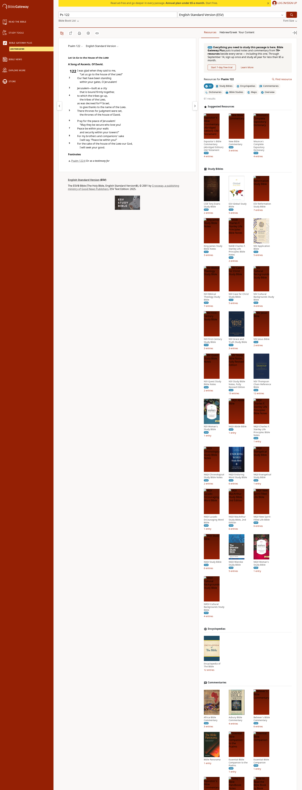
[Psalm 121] (59, 105)
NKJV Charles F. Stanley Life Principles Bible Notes (262, 431)
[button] (284, 3)
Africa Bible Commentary (210, 719)
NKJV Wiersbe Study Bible (236, 563)
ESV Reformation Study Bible (262, 205)
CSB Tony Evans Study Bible (212, 205)
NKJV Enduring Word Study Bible (238, 476)
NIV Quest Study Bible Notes (212, 383)
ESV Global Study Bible (237, 205)
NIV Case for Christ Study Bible (239, 295)
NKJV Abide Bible (237, 426)
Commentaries (217, 682)
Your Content (246, 32)
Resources (210, 32)
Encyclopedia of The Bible (212, 665)
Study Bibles (215, 169)
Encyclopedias (216, 628)
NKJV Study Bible (212, 562)
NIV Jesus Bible (261, 339)
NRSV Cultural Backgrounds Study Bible (214, 607)
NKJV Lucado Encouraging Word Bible (214, 519)
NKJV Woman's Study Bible (261, 563)
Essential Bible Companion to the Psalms (238, 762)
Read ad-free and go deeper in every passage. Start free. (164, 3)
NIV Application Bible (262, 247)
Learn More (247, 67)
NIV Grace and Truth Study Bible (238, 340)
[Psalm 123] (195, 105)
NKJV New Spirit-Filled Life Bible (262, 518)
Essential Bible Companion (261, 761)
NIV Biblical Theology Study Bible (212, 297)
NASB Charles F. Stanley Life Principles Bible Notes (237, 250)
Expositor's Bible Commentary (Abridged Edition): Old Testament (214, 146)
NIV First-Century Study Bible (213, 340)
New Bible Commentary (235, 143)
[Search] (291, 15)
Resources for (219, 79)
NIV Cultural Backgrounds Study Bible (264, 297)
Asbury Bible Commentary (235, 719)
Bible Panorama (212, 759)
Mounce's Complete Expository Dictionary (259, 146)
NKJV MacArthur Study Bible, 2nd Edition (237, 519)
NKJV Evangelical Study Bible (262, 476)
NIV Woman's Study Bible (211, 428)
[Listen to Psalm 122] (97, 33)
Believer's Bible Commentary (262, 719)
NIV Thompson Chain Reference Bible (262, 384)
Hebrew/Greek (228, 32)
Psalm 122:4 (78, 161)
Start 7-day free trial (221, 67)
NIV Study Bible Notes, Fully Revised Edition (237, 384)
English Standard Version (84, 180)
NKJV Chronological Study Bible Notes (214, 476)
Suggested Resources (221, 106)
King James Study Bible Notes (213, 247)
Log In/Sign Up (287, 3)
